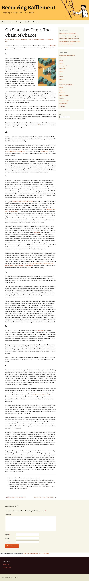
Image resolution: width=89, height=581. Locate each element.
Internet (61, 79)
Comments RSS (7, 567)
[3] (48, 394)
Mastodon (36, 22)
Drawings (18, 22)
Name (7, 534)
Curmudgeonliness (64, 66)
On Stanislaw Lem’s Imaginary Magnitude (69, 41)
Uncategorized (63, 103)
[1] (39, 124)
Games (61, 71)
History (61, 74)
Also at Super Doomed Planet (67, 55)
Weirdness (62, 106)
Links (60, 82)
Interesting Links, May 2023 (15, 497)
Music (60, 90)
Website (7, 542)
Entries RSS (6, 564)
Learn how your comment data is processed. (36, 553)
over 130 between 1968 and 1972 (15, 151)
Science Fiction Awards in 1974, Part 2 (69, 36)
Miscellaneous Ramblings (65, 84)
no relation (41, 330)
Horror (61, 76)
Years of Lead (44, 151)
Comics (11, 22)
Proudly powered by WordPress (10, 577)
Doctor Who (62, 68)
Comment (8, 514)
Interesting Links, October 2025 (67, 33)
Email (7, 538)
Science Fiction (43, 39)
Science (61, 98)
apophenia (37, 232)
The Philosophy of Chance (40, 395)
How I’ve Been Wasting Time (66, 44)
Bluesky (27, 22)
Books (18, 39)
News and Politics (64, 95)
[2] (8, 203)
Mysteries (36, 39)
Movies (61, 87)
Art (60, 58)
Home (3, 22)
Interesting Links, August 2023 (45, 497)
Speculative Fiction (26, 39)
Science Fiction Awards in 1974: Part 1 (69, 38)
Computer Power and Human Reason (22, 201)
